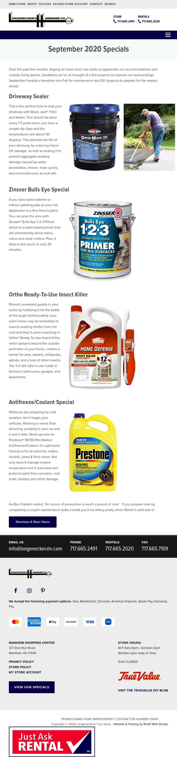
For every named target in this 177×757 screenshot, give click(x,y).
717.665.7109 (155, 549)
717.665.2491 (126, 21)
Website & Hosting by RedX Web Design (141, 724)
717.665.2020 (151, 21)
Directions (17, 4)
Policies (45, 4)
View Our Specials (31, 687)
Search (110, 4)
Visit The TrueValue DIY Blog (143, 690)
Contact (96, 4)
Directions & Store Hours (33, 522)
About (32, 4)
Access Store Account (70, 4)
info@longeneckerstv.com (35, 549)
